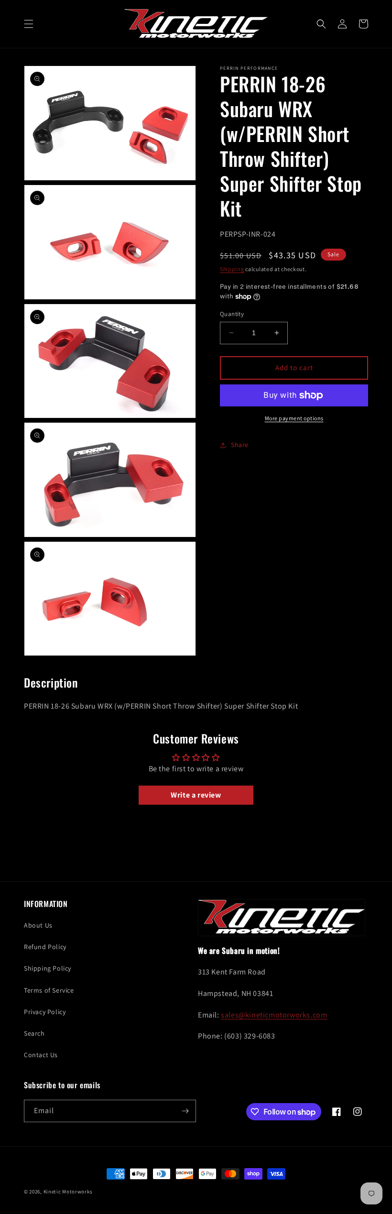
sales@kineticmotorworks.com (274, 1015)
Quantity (232, 314)
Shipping (232, 269)
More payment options (294, 418)
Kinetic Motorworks (68, 1191)
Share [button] (240, 444)
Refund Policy (45, 946)
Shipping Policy (47, 968)
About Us (38, 925)
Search (34, 1033)
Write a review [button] (196, 795)
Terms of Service (49, 990)
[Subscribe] (185, 1111)
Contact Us (41, 1054)
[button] (28, 23)
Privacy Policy (44, 1011)
